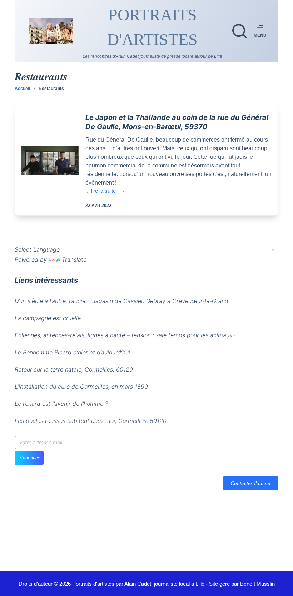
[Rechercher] (239, 31)
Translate (74, 259)
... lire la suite (100, 191)
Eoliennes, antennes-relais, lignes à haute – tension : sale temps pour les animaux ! (125, 335)
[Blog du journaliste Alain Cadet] (51, 31)
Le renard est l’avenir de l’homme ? (61, 403)
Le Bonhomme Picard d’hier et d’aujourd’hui (72, 352)
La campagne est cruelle (48, 318)
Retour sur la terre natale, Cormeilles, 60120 (74, 369)
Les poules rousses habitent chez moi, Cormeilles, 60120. (91, 420)
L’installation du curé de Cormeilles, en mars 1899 (81, 386)
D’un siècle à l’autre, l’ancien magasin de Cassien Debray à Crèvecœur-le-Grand (121, 300)
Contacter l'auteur (250, 483)
